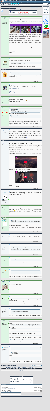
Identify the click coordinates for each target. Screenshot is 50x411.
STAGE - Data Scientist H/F (14, 378)
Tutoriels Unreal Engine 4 (12, 89)
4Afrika (32, 21)
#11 (41, 217)
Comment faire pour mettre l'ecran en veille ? (7, 391)
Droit (33, 0)
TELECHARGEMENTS (18, 367)
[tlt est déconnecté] (5, 88)
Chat (21, 0)
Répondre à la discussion (5, 8)
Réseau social (9, 4)
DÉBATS (29, 2)
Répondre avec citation (36, 55)
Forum (3, 368)
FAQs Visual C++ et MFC (12, 91)
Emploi (28, 0)
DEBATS (26, 367)
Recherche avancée (47, 4)
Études (31, 0)
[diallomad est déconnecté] (5, 75)
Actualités (7, 367)
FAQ (16, 0)
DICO (33, 2)
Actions (5, 4)
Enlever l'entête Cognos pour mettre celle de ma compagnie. (8, 388)
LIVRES (19, 2)
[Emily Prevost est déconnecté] (5, 287)
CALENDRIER (32, 367)
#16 (41, 280)
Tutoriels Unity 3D (11, 89)
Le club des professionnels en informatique (10, 368)
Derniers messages (2, 4)
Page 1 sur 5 (33, 365)
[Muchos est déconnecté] (5, 197)
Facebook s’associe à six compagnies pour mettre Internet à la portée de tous (15, 9)
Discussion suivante (24, 370)
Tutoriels (13, 0)
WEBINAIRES (16, 2)
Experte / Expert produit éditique (14, 381)
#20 (41, 344)
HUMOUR (35, 2)
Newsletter (24, 0)
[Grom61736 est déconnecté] (5, 62)
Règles (18, 4)
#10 (41, 205)
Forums (10, 0)
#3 (41, 69)
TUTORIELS (11, 2)
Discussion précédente (19, 370)
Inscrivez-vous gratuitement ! (15, 3)
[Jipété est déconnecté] (5, 113)
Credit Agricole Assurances (16, 379)
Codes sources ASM (11, 93)
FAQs (13, 367)
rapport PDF (13, 51)
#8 (41, 140)
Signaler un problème (12, 365)
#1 (41, 16)
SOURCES (27, 2)
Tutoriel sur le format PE (12, 92)
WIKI (31, 2)
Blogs (19, 0)
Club (35, 0)
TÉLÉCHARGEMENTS (23, 2)
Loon (24, 21)
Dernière (40, 365)
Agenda (14, 4)
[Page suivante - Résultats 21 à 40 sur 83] (38, 365)
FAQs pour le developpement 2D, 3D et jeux (14, 88)
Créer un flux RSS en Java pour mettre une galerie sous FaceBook (9, 385)
